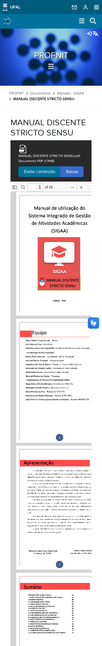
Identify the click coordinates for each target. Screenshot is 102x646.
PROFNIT (51, 55)
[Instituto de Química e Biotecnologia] (7, 21)
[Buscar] (93, 21)
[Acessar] (89, 34)
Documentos (40, 93)
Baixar (72, 172)
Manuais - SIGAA (70, 93)
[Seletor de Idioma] (95, 34)
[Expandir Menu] (82, 21)
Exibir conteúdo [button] (39, 172)
